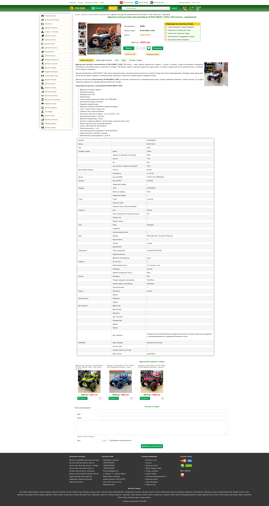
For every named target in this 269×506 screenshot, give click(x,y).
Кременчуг (181, 492)
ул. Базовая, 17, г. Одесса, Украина (114, 473)
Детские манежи (50, 79)
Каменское (173, 492)
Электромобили (50, 16)
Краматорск (188, 492)
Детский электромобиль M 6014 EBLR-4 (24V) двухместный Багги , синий (120, 366)
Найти (174, 8)
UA (193, 2)
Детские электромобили (77, 460)
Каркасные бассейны (85, 479)
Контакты (73, 2)
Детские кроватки (51, 107)
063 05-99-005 (159, 2)
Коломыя (111, 494)
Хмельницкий (165, 492)
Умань (247, 492)
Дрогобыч (49, 494)
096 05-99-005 (143, 2)
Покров (125, 497)
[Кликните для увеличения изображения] (104, 39)
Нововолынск (158, 494)
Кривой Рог (55, 492)
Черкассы (152, 492)
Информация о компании (111, 460)
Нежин (55, 494)
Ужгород (93, 492)
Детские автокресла (52, 60)
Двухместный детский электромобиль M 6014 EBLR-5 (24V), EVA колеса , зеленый (89, 367)
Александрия (28, 494)
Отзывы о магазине (152, 471)
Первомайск (96, 494)
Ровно (158, 492)
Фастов (211, 494)
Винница (62, 492)
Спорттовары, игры (51, 75)
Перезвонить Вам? (153, 54)
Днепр (25, 492)
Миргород (131, 497)
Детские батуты (50, 56)
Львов (42, 492)
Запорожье (48, 492)
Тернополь (138, 492)
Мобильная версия (152, 479)
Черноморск (126, 494)
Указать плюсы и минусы (85, 436)
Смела (76, 494)
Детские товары (50, 127)
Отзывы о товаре (135, 60)
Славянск (215, 492)
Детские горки (50, 115)
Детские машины (80, 476)
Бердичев (42, 494)
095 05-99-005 (128, 2)
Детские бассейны (51, 95)
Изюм (177, 494)
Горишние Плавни (169, 494)
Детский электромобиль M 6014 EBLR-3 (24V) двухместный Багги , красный (152, 366)
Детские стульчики (51, 63)
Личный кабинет (184, 2)
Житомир (145, 492)
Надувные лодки (50, 103)
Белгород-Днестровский (187, 494)
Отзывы (80, 2)
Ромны (120, 497)
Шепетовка (247, 494)
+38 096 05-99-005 (108, 465)
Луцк (80, 492)
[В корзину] (82, 398)
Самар (66, 494)
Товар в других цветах (104, 60)
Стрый (133, 494)
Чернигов (75, 492)
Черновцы (86, 492)
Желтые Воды (224, 494)
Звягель (150, 494)
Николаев (105, 492)
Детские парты (50, 44)
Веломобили (49, 52)
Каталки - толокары (51, 32)
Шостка (36, 494)
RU (198, 2)
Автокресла (90, 471)
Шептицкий (82, 494)
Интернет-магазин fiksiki (130, 501)
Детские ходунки (50, 67)
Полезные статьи (151, 460)
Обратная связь (151, 484)
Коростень (104, 494)
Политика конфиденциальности (156, 476)
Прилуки (138, 494)
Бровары (235, 492)
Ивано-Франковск (118, 492)
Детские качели (50, 83)
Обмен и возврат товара (153, 468)
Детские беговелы (51, 48)
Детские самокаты (51, 28)
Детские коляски (50, 36)
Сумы (110, 492)
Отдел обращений (151, 482)
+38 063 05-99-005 (108, 468)
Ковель (71, 494)
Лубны (217, 494)
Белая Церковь (198, 492)
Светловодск (234, 494)
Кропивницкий (129, 492)
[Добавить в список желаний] (148, 48)
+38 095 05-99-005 (108, 463)
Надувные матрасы (51, 71)
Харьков (30, 492)
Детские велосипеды (52, 20)
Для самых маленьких (52, 99)
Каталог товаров (151, 473)
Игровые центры (50, 87)
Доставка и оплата (91, 2)
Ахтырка (199, 494)
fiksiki (80, 8)
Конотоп (241, 492)
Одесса (36, 492)
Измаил (60, 494)
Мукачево (20, 494)
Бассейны (48, 24)
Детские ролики (50, 40)
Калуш (89, 494)
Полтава (69, 492)
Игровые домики (50, 123)
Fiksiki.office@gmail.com (110, 471)
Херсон (98, 492)
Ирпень (241, 494)
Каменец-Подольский (225, 492)
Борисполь (118, 494)
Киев (20, 492)
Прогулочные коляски (76, 482)
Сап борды (49, 111)
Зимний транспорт (51, 119)
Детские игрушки (50, 91)
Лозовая (144, 494)
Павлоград (207, 492)
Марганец (205, 494)
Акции (102, 2)
